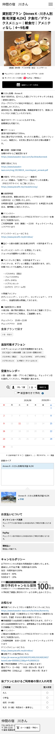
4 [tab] (31, 64)
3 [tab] (27, 64)
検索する (42, 387)
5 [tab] (34, 64)
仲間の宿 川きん (15, 4)
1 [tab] (20, 64)
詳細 (22, 499)
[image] (27, 48)
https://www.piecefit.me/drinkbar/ (17, 236)
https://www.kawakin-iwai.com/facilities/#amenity (25, 610)
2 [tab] (24, 64)
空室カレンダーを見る (29, 84)
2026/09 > (45, 400)
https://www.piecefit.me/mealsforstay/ (19, 186)
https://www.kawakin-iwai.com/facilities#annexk (24, 156)
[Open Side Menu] (51, 4)
